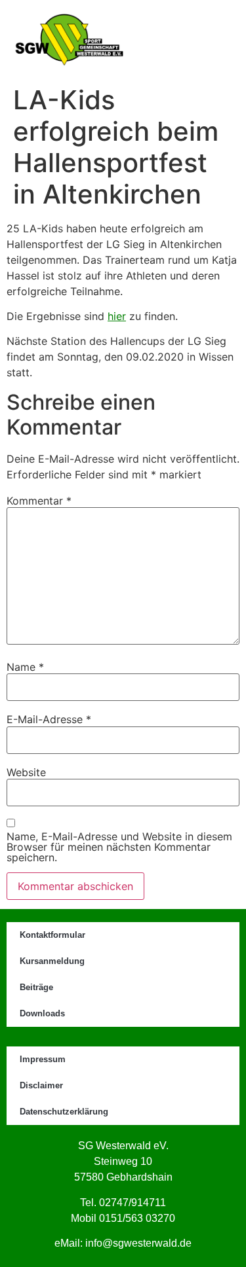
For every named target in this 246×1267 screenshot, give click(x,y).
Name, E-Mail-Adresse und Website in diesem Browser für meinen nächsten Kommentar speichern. (119, 847)
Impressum (43, 1059)
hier (117, 316)
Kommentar (39, 500)
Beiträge (36, 987)
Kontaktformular (52, 935)
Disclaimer (41, 1085)
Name (25, 667)
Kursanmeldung (52, 961)
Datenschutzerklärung (64, 1111)
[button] (189, 39)
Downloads (42, 1013)
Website (26, 772)
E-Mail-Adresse (49, 719)
